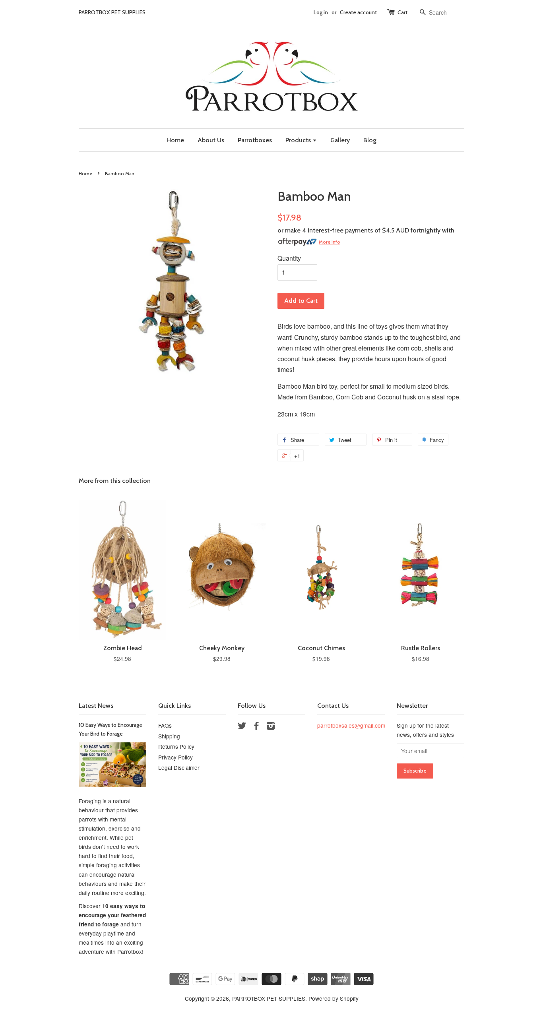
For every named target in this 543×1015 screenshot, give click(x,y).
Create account (358, 12)
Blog (369, 140)
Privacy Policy (175, 757)
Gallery (340, 140)
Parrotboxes (255, 140)
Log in (321, 12)
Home (175, 140)
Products (298, 140)
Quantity (289, 258)
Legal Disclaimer (179, 767)
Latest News (96, 705)
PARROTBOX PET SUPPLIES (268, 998)
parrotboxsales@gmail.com (351, 725)
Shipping (169, 736)
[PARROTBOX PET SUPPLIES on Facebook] (256, 727)
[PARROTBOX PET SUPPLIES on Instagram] (270, 727)
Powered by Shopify (333, 998)
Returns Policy (176, 746)
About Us (211, 140)
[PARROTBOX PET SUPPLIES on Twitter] (242, 727)
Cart (402, 12)
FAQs (165, 725)
